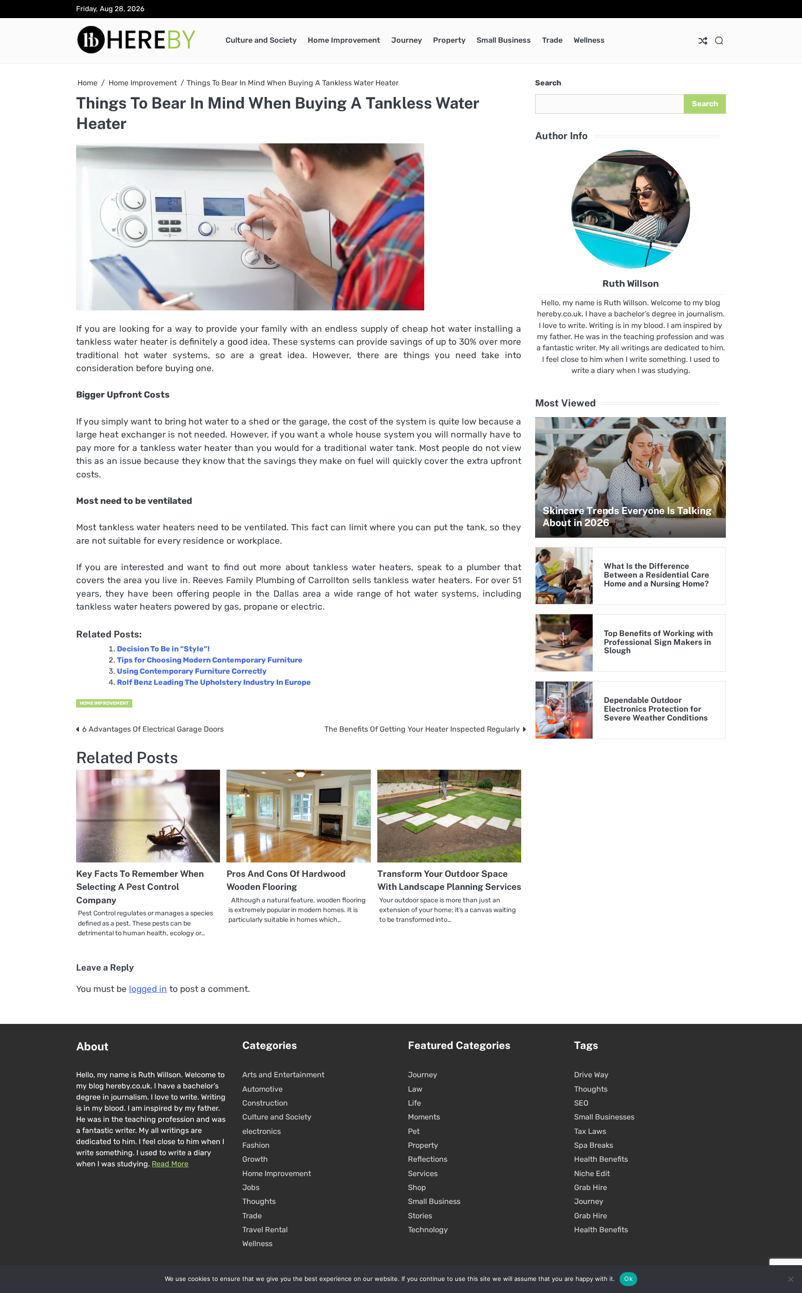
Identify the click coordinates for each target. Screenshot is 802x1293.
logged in (148, 989)
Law (415, 1089)
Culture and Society (261, 40)
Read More (170, 1163)
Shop (417, 1187)
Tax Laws (590, 1131)
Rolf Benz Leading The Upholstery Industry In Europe (214, 682)
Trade (552, 40)
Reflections (427, 1159)
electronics (261, 1131)
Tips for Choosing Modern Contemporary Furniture (210, 660)
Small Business (504, 40)
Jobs (250, 1187)
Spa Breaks (593, 1145)
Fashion (256, 1145)
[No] (790, 1279)
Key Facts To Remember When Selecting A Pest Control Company (140, 886)
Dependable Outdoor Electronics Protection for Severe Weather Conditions (656, 708)
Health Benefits (601, 1159)
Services (423, 1173)
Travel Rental (265, 1229)
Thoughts (259, 1201)
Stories (420, 1215)
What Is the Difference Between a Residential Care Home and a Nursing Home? (656, 574)
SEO (581, 1103)
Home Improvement (344, 40)
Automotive (262, 1089)
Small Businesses (604, 1117)
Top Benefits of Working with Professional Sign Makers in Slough (658, 642)
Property (449, 40)
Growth (255, 1159)
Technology (428, 1229)
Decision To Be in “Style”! (163, 648)
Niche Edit (592, 1173)
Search (548, 82)
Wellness (589, 40)
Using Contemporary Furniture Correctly (192, 671)
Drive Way (591, 1074)
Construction (265, 1103)
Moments (424, 1117)
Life (414, 1103)
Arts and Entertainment (283, 1074)
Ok (628, 1278)
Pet (414, 1131)
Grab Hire (590, 1187)
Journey (406, 40)
